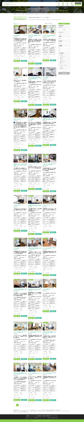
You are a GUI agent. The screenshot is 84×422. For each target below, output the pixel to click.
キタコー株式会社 (18, 103)
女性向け (61, 54)
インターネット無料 (63, 65)
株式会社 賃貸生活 (48, 106)
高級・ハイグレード (63, 60)
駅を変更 (64, 29)
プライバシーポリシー (42, 417)
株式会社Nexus (18, 62)
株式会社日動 (47, 62)
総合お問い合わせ (78, 4)
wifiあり (61, 66)
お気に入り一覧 (78, 3)
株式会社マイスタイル (34, 106)
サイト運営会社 (48, 417)
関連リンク (27, 417)
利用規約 (36, 417)
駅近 (60, 63)
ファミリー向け (62, 56)
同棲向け (61, 57)
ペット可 (61, 59)
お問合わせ (17, 60)
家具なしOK (62, 62)
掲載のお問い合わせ (55, 417)
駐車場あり (61, 68)
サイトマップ (32, 417)
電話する (24, 60)
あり (60, 33)
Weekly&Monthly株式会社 (34, 65)
